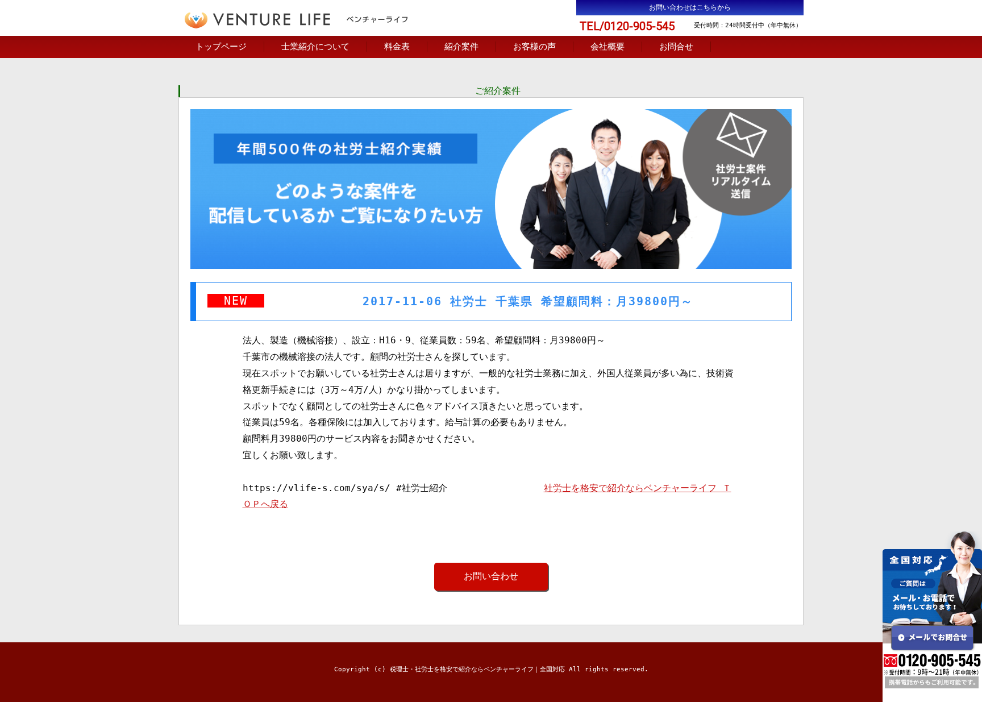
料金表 (397, 46)
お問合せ (676, 46)
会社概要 (607, 46)
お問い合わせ (491, 576)
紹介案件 (461, 46)
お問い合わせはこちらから (690, 7)
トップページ (221, 46)
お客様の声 (534, 46)
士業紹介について (315, 46)
